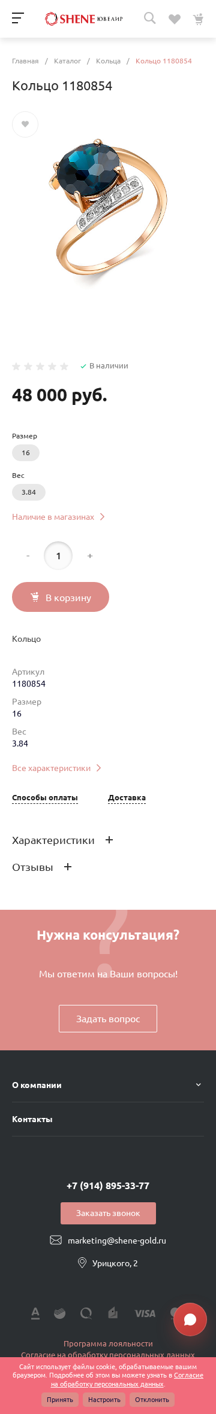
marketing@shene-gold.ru (117, 1240)
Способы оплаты (45, 798)
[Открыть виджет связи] (190, 1319)
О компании (37, 1085)
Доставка (127, 798)
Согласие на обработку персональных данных (108, 1355)
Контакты (32, 1119)
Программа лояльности (108, 1343)
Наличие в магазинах (53, 517)
